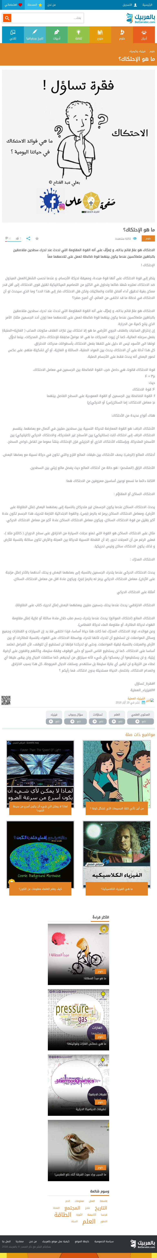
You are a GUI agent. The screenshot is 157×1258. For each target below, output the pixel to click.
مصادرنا (20, 1241)
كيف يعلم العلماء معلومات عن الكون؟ (40, 888)
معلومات (79, 1201)
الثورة (79, 1214)
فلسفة (103, 1201)
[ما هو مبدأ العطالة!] (78, 975)
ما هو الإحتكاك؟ (139, 230)
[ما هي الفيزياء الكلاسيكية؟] (117, 855)
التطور (103, 1221)
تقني (13, 38)
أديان (144, 38)
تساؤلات (98, 714)
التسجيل (128, 4)
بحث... (77, 17)
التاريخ (101, 1207)
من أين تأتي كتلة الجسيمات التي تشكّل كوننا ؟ (117, 808)
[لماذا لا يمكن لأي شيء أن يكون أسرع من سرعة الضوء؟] (40, 774)
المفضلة (32, 4)
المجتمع (72, 1207)
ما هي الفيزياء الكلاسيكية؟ (117, 888)
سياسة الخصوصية (104, 1241)
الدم (67, 1201)
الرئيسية (147, 4)
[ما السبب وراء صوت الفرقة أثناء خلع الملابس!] (78, 1171)
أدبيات (56, 38)
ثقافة (78, 38)
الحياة (74, 1221)
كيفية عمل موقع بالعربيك (56, 1241)
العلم (117, 714)
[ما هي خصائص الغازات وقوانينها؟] (78, 1040)
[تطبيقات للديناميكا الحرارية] (78, 1106)
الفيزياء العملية (136, 698)
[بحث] (7, 18)
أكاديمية (91, 1214)
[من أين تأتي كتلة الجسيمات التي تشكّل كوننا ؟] (117, 774)
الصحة (56, 1208)
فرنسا (104, 1214)
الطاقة (62, 1214)
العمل (92, 1201)
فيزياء (54, 714)
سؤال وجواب (75, 714)
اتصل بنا (6, 1241)
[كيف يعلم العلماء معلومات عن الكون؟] (40, 855)
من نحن (51, 4)
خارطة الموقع (82, 1241)
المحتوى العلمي (140, 714)
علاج (87, 1208)
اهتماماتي (11, 4)
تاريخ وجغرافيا (34, 38)
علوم (122, 38)
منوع (100, 38)
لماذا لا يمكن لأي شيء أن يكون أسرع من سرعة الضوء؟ (40, 808)
